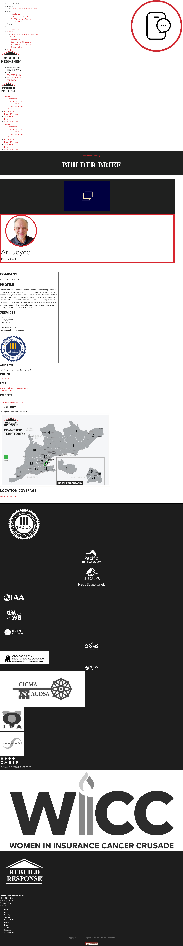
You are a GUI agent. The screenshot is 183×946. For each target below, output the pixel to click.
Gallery (7, 915)
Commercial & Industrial (21, 16)
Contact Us (12, 72)
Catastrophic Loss (15, 106)
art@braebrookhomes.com (11, 391)
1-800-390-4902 (11, 122)
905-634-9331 (5, 379)
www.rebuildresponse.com (11, 402)
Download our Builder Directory (24, 9)
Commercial (13, 104)
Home (7, 910)
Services (11, 11)
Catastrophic (16, 22)
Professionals (14, 67)
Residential (16, 14)
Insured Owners (15, 70)
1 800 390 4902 (13, 4)
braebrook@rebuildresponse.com (14, 388)
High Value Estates (16, 101)
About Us (8, 109)
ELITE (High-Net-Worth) (21, 19)
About (10, 6)
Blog (9, 24)
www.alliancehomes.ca (9, 400)
